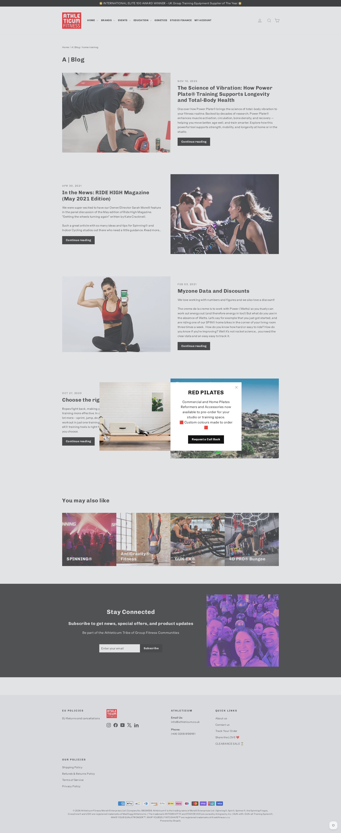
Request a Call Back (206, 439)
